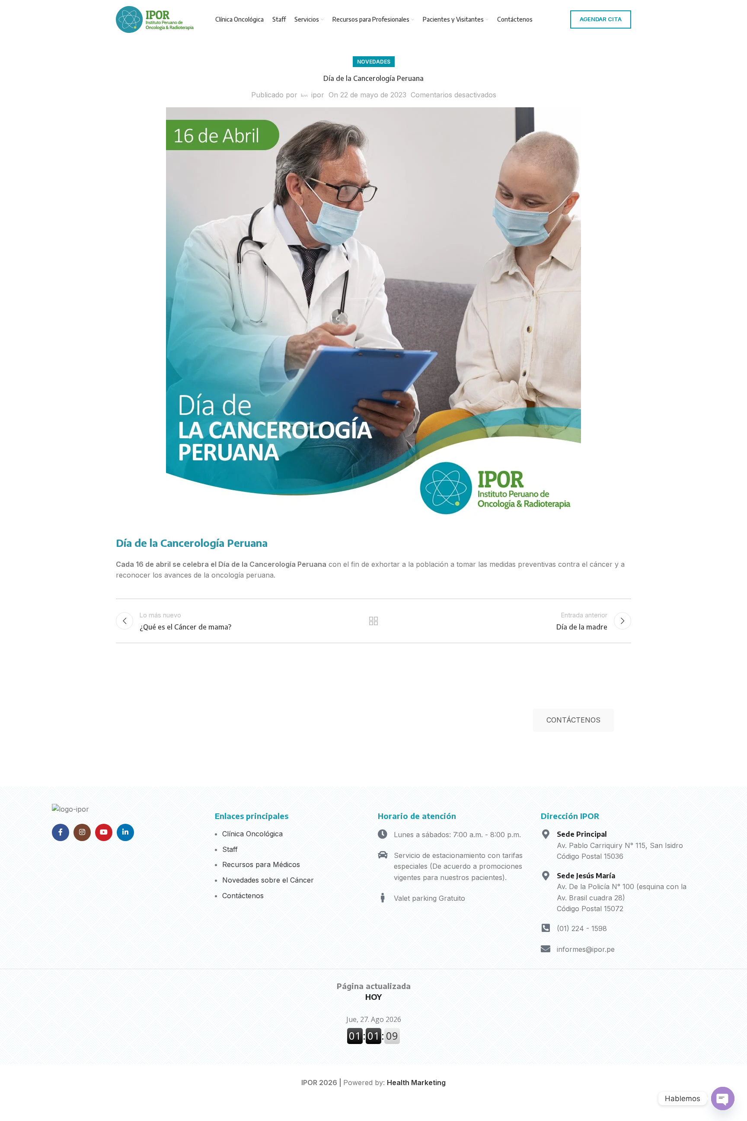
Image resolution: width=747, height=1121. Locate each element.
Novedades (373, 61)
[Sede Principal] (545, 834)
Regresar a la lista (373, 621)
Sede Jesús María (586, 875)
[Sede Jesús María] (545, 875)
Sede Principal (582, 834)
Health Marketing (416, 1082)
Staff (230, 849)
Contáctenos (243, 895)
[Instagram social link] (82, 832)
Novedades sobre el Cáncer (268, 880)
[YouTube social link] (103, 832)
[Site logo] (155, 18)
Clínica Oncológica (252, 833)
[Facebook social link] (60, 832)
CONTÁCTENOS (573, 720)
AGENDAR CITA (601, 19)
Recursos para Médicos (261, 864)
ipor (317, 94)
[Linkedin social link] (125, 832)
